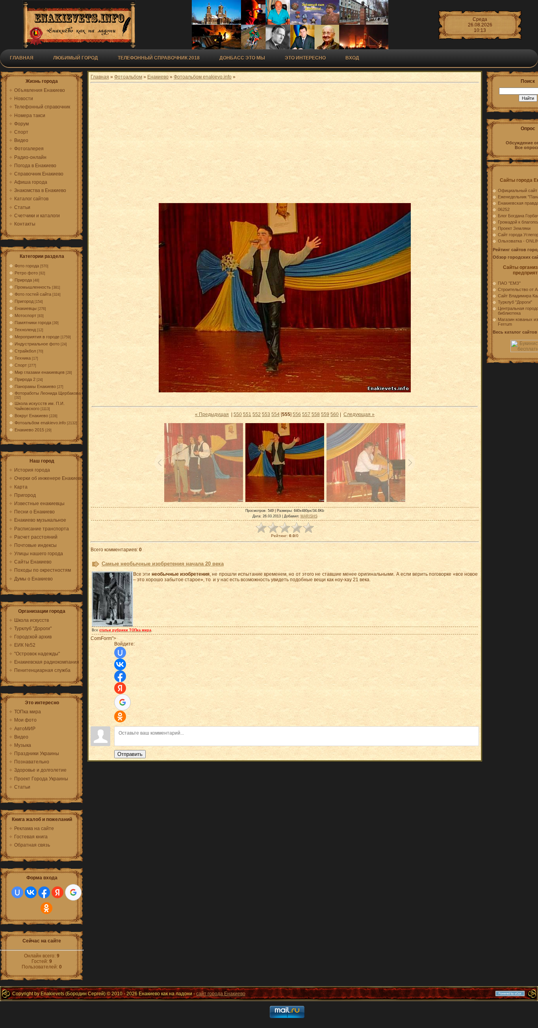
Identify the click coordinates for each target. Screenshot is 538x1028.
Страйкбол (25, 351)
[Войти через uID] (17, 892)
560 (334, 414)
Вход (352, 58)
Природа (23, 280)
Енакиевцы (26, 308)
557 (306, 414)
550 (238, 414)
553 (266, 414)
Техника (23, 358)
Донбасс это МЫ (242, 58)
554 (275, 414)
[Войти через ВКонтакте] (31, 892)
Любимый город (75, 58)
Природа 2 (25, 379)
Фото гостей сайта (33, 294)
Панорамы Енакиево (35, 386)
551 (247, 414)
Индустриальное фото (37, 343)
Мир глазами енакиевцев (40, 372)
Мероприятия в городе (37, 336)
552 (256, 414)
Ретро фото (26, 273)
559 (325, 414)
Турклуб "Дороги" (515, 302)
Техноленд (25, 329)
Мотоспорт (25, 315)
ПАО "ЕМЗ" (509, 283)
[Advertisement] (285, 144)
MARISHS (309, 516)
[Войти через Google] (73, 892)
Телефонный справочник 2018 (159, 58)
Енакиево (158, 77)
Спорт (21, 365)
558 (316, 414)
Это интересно (305, 58)
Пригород (24, 301)
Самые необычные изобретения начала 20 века (163, 564)
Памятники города (33, 322)
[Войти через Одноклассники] (46, 908)
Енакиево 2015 (29, 429)
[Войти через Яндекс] (57, 892)
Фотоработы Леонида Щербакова (48, 393)
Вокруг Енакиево (31, 415)
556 (297, 414)
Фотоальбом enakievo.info (40, 422)
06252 (504, 209)
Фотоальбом (128, 77)
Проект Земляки (514, 228)
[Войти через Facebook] (44, 892)
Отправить (130, 754)
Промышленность (33, 287)
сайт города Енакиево (220, 993)
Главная (21, 58)
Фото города (27, 265)
